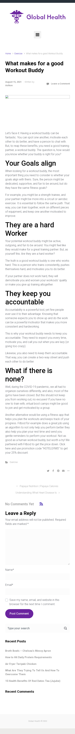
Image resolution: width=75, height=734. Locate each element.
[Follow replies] (41, 504)
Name (9, 569)
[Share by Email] (63, 470)
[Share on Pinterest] (58, 470)
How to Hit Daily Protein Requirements (28, 657)
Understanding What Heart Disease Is (36, 492)
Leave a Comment (60, 83)
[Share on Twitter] (48, 470)
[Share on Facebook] (53, 470)
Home (8, 53)
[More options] (68, 470)
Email (9, 585)
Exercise (18, 53)
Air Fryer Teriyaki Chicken (20, 664)
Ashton (9, 85)
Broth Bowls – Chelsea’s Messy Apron (28, 650)
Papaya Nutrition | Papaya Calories (39, 486)
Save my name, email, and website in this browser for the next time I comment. (34, 602)
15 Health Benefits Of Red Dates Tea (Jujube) (32, 681)
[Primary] (37, 34)
